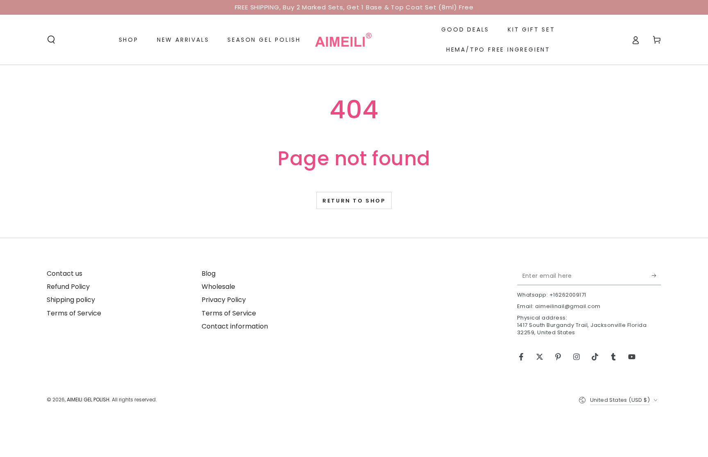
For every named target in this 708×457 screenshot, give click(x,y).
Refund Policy (68, 286)
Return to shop (353, 201)
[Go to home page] (343, 40)
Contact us (64, 273)
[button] (51, 40)
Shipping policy (71, 299)
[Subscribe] (656, 276)
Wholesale (218, 286)
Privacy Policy (224, 299)
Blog (209, 273)
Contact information (235, 326)
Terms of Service (74, 313)
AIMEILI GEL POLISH (88, 399)
